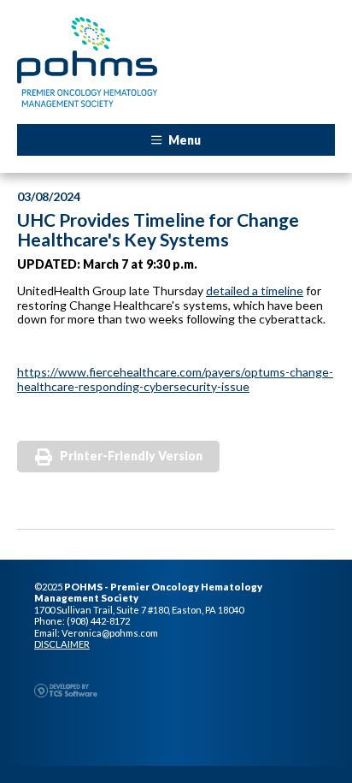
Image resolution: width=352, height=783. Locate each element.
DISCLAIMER (62, 644)
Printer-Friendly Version (131, 455)
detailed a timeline (254, 290)
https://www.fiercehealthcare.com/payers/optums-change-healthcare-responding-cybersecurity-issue (175, 379)
